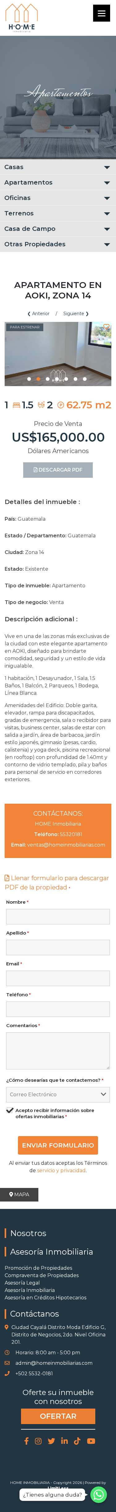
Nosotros (28, 1233)
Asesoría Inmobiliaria (51, 1251)
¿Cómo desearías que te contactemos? (54, 1080)
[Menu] (101, 13)
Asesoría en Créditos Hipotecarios (45, 1298)
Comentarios (23, 1025)
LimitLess (58, 1488)
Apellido (17, 933)
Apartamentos (28, 182)
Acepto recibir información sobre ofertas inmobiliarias (54, 1113)
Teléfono (18, 995)
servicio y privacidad (61, 1170)
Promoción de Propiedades (38, 1268)
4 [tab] (57, 379)
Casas (14, 167)
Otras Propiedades (35, 244)
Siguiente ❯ (76, 313)
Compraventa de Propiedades (42, 1275)
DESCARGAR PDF (60, 470)
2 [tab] (38, 379)
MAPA (21, 1195)
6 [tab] (75, 379)
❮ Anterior (38, 313)
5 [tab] (66, 379)
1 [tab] (29, 379)
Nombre (17, 902)
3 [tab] (47, 379)
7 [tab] (85, 379)
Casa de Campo (29, 228)
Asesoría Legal (22, 1283)
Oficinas (17, 198)
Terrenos (19, 213)
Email (14, 964)
